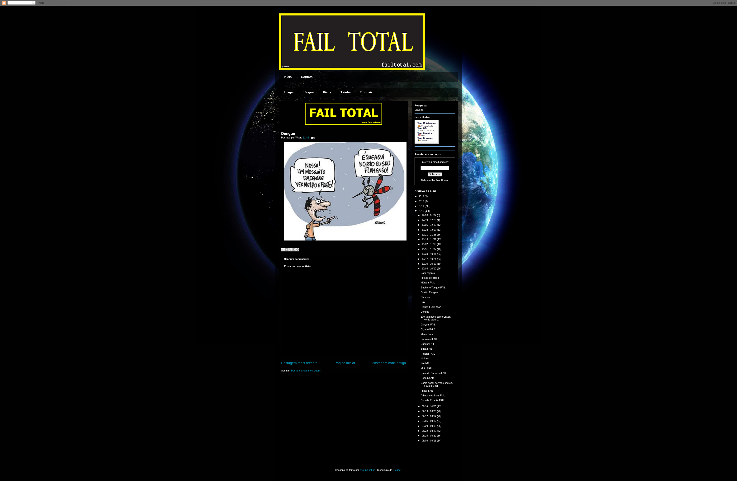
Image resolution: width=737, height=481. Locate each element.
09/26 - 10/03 (429, 406)
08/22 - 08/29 (429, 430)
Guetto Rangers (429, 292)
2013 (422, 196)
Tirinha (345, 92)
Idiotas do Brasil (430, 277)
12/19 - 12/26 (429, 220)
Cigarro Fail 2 (428, 329)
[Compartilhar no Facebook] (294, 249)
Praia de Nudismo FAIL (433, 373)
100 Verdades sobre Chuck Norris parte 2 (436, 318)
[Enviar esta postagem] (312, 137)
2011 (422, 206)
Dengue (288, 133)
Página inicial (345, 363)
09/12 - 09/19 (429, 416)
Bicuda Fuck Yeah (431, 307)
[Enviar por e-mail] (283, 249)
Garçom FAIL (428, 324)
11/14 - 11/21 (429, 239)
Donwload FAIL (429, 339)
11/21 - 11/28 (429, 234)
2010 (422, 211)
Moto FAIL (426, 368)
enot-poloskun (367, 470)
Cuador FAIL (428, 344)
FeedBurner (442, 180)
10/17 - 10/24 (429, 259)
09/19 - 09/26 (429, 411)
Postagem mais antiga (389, 363)
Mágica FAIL (428, 282)
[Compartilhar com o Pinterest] (297, 249)
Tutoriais (366, 92)
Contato (307, 77)
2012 (422, 201)
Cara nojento (428, 273)
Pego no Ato (427, 377)
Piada (327, 92)
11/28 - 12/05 (429, 229)
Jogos (309, 92)
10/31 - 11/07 (429, 249)
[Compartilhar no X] (290, 249)
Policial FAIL (428, 353)
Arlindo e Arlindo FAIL (433, 395)
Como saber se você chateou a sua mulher (437, 384)
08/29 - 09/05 (429, 426)
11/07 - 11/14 (429, 244)
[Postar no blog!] (286, 249)
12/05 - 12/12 (429, 224)
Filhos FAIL (427, 390)
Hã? (423, 302)
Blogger (397, 470)
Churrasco (426, 297)
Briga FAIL (426, 348)
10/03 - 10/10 (429, 268)
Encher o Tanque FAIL (433, 287)
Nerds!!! (425, 363)
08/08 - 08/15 (429, 440)
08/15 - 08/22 (429, 435)
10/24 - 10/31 (429, 254)
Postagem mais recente (299, 363)
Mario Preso (427, 334)
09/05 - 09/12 (429, 421)
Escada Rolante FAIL (432, 400)
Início (288, 77)
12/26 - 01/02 (429, 215)
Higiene (425, 358)
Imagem (289, 92)
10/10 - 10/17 (429, 263)
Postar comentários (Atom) (306, 370)
